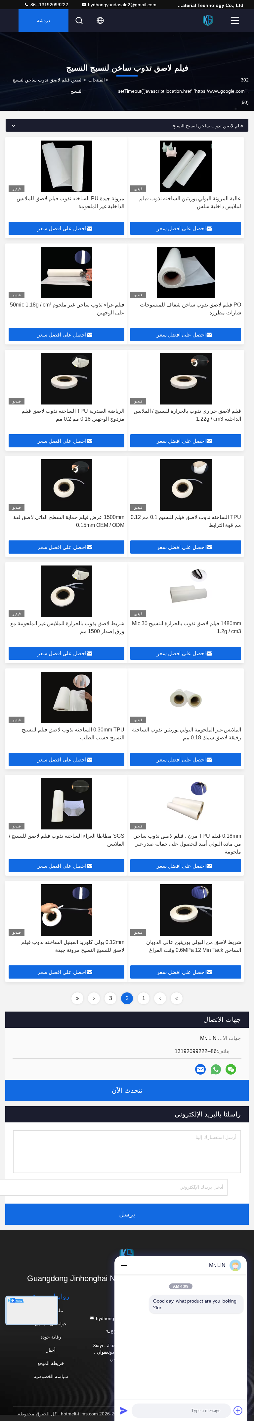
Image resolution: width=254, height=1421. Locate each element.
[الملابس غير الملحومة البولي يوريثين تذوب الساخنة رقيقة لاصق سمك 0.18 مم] (185, 697)
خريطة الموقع (50, 1363)
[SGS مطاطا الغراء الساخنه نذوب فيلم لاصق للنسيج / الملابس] (66, 803)
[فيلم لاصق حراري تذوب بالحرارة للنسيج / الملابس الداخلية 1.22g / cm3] (185, 378)
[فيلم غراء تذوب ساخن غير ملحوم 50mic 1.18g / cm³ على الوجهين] (66, 272)
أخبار (51, 1350)
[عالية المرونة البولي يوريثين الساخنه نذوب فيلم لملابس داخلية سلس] (185, 166)
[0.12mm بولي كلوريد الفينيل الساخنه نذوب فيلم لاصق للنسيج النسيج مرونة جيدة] (66, 910)
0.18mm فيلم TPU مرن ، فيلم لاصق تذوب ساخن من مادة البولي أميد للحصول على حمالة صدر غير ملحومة (187, 844)
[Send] (123, 1410)
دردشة (43, 20)
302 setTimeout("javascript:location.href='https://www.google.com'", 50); (183, 91)
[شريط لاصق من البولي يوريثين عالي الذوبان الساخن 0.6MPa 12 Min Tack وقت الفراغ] (185, 910)
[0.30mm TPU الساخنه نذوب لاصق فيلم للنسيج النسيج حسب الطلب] (66, 697)
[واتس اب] (216, 1069)
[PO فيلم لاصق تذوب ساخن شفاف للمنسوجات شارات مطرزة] (185, 272)
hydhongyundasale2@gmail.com (122, 4)
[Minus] (124, 1265)
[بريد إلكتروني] (200, 1069)
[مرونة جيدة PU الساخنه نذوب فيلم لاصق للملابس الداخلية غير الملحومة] (66, 166)
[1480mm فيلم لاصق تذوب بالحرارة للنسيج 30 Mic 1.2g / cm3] (185, 591)
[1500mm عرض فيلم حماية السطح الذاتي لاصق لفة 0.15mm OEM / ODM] (66, 485)
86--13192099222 (48, 4)
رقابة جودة (50, 1337)
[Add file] (238, 1410)
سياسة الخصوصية (51, 1376)
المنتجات (96, 79)
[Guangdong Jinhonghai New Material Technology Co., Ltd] (208, 20)
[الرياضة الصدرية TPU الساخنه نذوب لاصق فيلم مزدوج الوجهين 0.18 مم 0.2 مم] (66, 378)
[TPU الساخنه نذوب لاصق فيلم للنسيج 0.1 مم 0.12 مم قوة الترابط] (185, 485)
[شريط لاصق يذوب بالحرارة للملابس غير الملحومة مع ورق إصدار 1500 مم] (66, 591)
